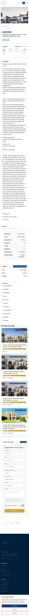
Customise (14, 609)
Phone (6, 463)
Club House (7, 292)
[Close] (27, 596)
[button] (4, 26)
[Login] (18, 3)
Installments (16, 356)
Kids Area (6, 299)
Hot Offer (21, 410)
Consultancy (4, 586)
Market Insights (4, 591)
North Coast (4, 572)
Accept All (14, 605)
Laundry (6, 303)
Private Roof (7, 313)
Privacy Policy (14, 499)
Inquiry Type (8, 476)
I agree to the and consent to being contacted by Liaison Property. (14, 500)
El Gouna (3, 565)
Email (6, 457)
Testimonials (4, 588)
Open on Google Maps (20, 266)
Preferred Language (9, 470)
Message (7, 489)
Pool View (6, 306)
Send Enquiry (14, 510)
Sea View (6, 320)
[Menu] (27, 3)
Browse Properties (5, 581)
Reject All (14, 613)
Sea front (6, 317)
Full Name (7, 450)
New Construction (22, 356)
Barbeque (6, 289)
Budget (6, 482)
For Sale (11, 356)
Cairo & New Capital (5, 575)
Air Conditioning (7, 285)
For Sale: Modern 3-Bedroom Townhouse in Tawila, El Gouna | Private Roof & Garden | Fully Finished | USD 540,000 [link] (14, 426)
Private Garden (7, 310)
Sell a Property (4, 584)
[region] (14, 605)
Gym (5, 296)
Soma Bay (3, 568)
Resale (24, 410)
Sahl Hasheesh (4, 570)
